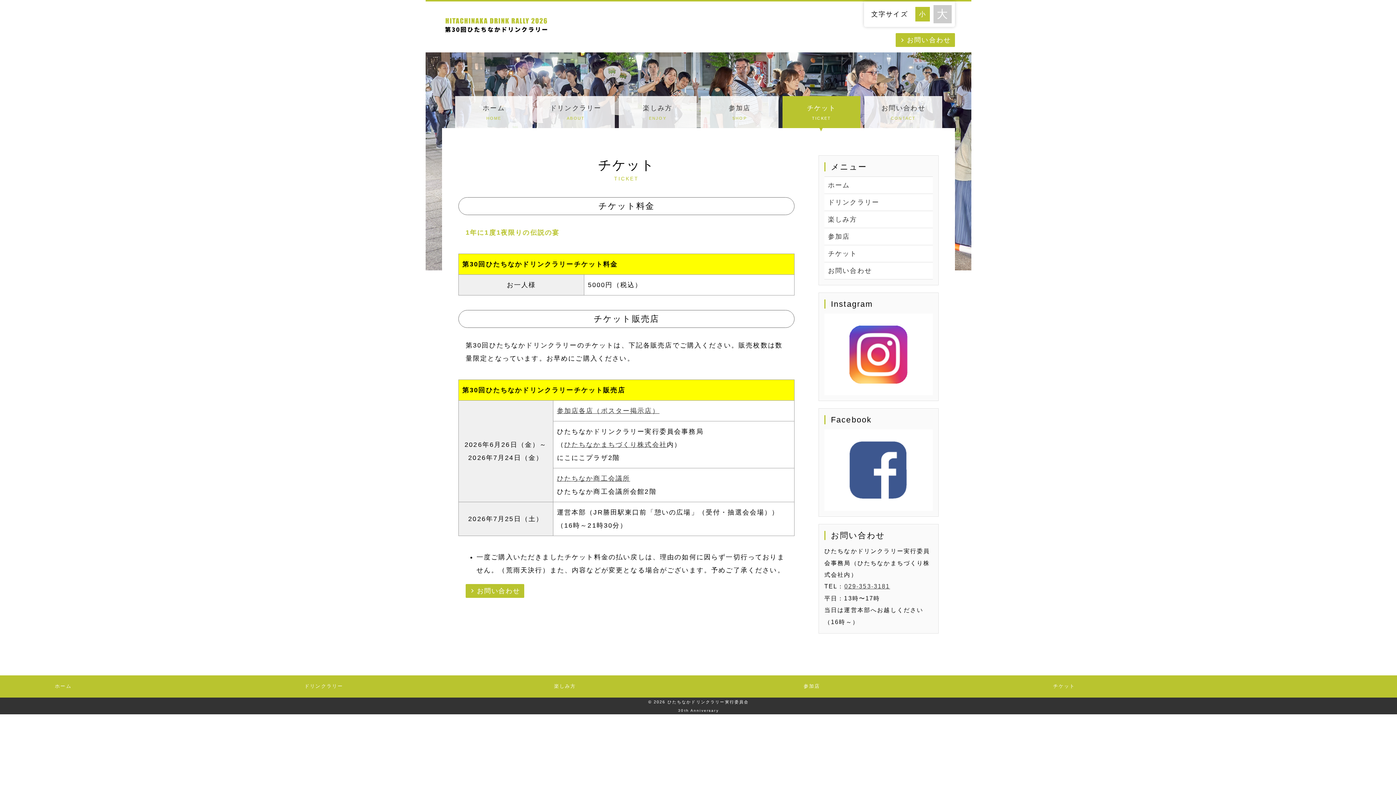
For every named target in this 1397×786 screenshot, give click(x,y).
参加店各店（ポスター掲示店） (608, 410)
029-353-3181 (867, 586)
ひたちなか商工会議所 (593, 478)
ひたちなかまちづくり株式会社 (615, 444)
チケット (821, 112)
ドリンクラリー (575, 112)
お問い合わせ (929, 40)
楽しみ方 (657, 112)
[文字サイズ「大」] (943, 14)
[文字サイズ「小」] (924, 13)
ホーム (494, 112)
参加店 (740, 112)
